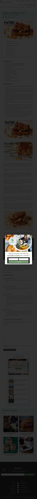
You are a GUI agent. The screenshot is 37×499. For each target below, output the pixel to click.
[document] (18, 249)
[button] (30, 236)
